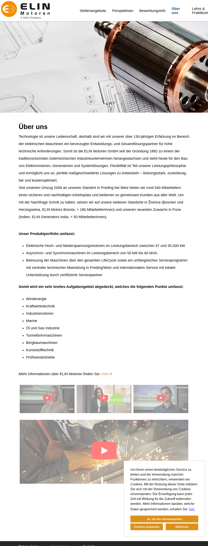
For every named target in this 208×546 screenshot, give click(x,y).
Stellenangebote (93, 11)
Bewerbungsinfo (152, 11)
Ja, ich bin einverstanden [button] (164, 519)
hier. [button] (192, 509)
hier (106, 374)
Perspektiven (122, 11)
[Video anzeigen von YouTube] (47, 399)
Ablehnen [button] (182, 526)
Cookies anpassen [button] (147, 526)
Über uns (176, 11)
